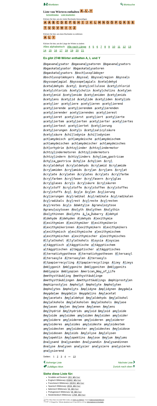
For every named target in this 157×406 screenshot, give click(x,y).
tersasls (97, 258)
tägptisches (108, 249)
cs (67, 205)
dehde (50, 218)
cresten (109, 200)
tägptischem (103, 245)
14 (44, 50)
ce (78, 192)
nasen (65, 346)
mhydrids (72, 311)
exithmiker (77, 223)
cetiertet (78, 125)
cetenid (51, 95)
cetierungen (55, 130)
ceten (124, 90)
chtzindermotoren (59, 152)
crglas (113, 178)
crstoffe (72, 187)
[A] (45, 23)
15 (50, 50)
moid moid (97, 311)
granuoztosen (56, 209)
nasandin (92, 342)
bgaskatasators (57, 73)
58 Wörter (76, 392)
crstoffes (117, 187)
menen (93, 306)
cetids (122, 99)
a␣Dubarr (93, 214)
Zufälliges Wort (55, 366)
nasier (81, 346)
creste (90, 200)
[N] (104, 23)
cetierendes (82, 112)
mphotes (51, 289)
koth (78, 209)
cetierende (54, 108)
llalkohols (77, 240)
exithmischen (56, 236)
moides (72, 324)
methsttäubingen (58, 280)
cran (90, 170)
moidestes (99, 328)
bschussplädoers (58, 77)
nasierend (53, 350)
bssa (83, 77)
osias (112, 240)
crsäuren (106, 183)
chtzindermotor (104, 148)
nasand (51, 342)
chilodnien (99, 134)
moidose (121, 328)
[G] (74, 23)
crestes (51, 205)
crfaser (73, 178)
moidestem (114, 324)
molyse (88, 333)
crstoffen (94, 187)
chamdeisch (54, 139)
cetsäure (52, 134)
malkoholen (77, 302)
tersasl (123, 253)
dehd (112, 214)
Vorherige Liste (53, 362)
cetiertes (122, 121)
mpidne (88, 289)
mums (121, 337)
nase (49, 346)
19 (71, 50)
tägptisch (53, 245)
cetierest (106, 112)
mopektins (75, 337)
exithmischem (107, 231)
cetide (85, 99)
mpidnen (107, 289)
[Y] (70, 29)
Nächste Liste (125, 362)
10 (113, 46)
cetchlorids (55, 90)
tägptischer (82, 249)
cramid (99, 165)
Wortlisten (53, 4)
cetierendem (80, 108)
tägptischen (55, 249)
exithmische (80, 231)
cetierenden (107, 108)
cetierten (76, 121)
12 (124, 46)
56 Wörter (73, 389)
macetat (107, 293)
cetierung (101, 125)
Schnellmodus (52, 15)
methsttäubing (57, 275)
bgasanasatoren (86, 64)
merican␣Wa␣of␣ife (98, 271)
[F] (70, 23)
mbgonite (72, 267)
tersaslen (75, 258)
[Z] (74, 29)
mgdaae (51, 293)
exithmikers (115, 227)
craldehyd (53, 165)
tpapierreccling (58, 262)
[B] (54, 23)
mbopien (69, 271)
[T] (45, 29)
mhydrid (51, 311)
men (64, 306)
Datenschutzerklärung (96, 400)
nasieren (120, 346)
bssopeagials (83, 81)
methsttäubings (91, 280)
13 (129, 46)
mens (109, 306)
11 (119, 46)
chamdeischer (84, 143)
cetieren (90, 103)
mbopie (51, 271)
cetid (68, 99)
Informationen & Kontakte (95, 402)
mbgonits (116, 267)
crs (70, 183)
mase (120, 302)
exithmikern (89, 227)
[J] (87, 23)
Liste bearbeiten (68, 15)
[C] (58, 23)
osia (97, 240)
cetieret (52, 117)
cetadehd (107, 81)
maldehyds (96, 298)
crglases (52, 183)
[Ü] (54, 29)
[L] (95, 23)
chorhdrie (53, 148)
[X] (66, 29)
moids (71, 333)
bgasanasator (56, 64)
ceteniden (94, 95)
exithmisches (112, 236)
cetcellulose (92, 86)
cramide (117, 165)
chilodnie (75, 134)
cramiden (52, 170)
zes (128, 262)
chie (79, 161)
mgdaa (125, 289)
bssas (123, 77)
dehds (84, 218)
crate (50, 174)
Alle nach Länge (76, 46)
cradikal (75, 196)
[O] (108, 23)
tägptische (77, 245)
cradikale (98, 196)
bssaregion (102, 77)
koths (73, 214)
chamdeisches (112, 143)
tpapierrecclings (93, 262)
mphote (93, 284)
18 (66, 50)
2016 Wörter (74, 386)
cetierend (112, 103)
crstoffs (52, 192)
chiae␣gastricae (108, 156)
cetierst (74, 117)
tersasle (52, 258)
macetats (52, 298)
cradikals (53, 200)
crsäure (86, 183)
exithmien (53, 223)
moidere (51, 320)
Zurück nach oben (123, 366)
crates (85, 174)
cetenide (72, 95)
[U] (49, 29)
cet (71, 86)
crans (105, 170)
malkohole (53, 302)
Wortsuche (129, 4)
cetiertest (54, 125)
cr (108, 161)
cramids (73, 170)
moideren (93, 320)
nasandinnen (116, 342)
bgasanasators (117, 64)
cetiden (103, 99)
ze (116, 262)
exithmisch (54, 231)
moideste (92, 324)
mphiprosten (120, 280)
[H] (79, 23)
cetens (51, 99)
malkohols (101, 302)
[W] (62, 29)
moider (120, 315)
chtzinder (76, 148)
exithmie (103, 218)
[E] (66, 23)
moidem (67, 315)
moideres (52, 324)
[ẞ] (133, 23)
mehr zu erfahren (78, 400)
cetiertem (53, 121)
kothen (93, 209)
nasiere (100, 346)
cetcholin (80, 90)
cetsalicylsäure (99, 130)
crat (121, 170)
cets (76, 130)
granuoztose (104, 205)
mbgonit (51, 267)
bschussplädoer (89, 73)
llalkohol (53, 240)
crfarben (52, 178)
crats (102, 174)
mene (78, 306)
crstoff (51, 187)
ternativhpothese (59, 253)
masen (50, 306)
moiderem (72, 320)
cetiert (94, 117)
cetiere (69, 103)
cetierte (115, 117)
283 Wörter (74, 377)
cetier (51, 103)
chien (94, 161)
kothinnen (53, 214)
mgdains (87, 293)
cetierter (99, 121)
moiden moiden (93, 315)
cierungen (53, 196)
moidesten (53, 328)
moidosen (52, 333)
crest (73, 200)
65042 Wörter (73, 380)
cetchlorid (118, 86)
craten (67, 174)
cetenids (116, 95)
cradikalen (122, 196)
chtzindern (54, 156)
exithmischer (84, 236)
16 (55, 50)
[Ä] (49, 23)
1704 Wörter (79, 395)
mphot (77, 284)
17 (60, 50)
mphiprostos (55, 284)
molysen (107, 333)
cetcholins (104, 90)
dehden (67, 218)
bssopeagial (55, 81)
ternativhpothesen (95, 253)
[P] (116, 23)
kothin (111, 209)
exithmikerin (104, 223)
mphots (70, 289)
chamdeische (80, 139)
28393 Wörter (77, 383)
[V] (58, 29)
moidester (76, 328)
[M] (100, 23)
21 (82, 50)
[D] (62, 23)
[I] (83, 23)
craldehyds (77, 165)
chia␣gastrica (57, 161)
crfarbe (120, 174)
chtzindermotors (93, 152)
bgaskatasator (57, 68)
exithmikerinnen (58, 227)
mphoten (112, 284)
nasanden (70, 342)
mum (107, 337)
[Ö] (112, 23)
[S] (129, 23)
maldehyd (74, 298)
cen (90, 192)
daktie (81, 205)
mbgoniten (94, 267)
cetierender (55, 112)
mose (94, 337)
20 (77, 50)
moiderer (115, 320)
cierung (106, 192)
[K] (91, 23)
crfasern (93, 178)
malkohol (118, 298)
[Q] (120, 23)
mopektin (52, 337)
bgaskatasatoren (88, 68)
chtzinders (79, 156)
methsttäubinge (87, 275)
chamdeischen (56, 143)
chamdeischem (107, 139)
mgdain (69, 293)
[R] (125, 23)
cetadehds (53, 86)
